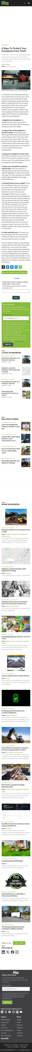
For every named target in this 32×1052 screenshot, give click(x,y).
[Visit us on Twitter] (8, 952)
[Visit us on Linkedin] (3, 952)
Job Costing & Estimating (10, 859)
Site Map (23, 1047)
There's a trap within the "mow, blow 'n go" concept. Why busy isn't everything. (15, 866)
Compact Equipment (8, 527)
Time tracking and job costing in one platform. (16, 575)
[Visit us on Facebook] (12, 952)
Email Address (8, 315)
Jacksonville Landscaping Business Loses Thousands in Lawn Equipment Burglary (11, 439)
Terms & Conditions (13, 1047)
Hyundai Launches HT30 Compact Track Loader (16, 531)
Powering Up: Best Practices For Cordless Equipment (13, 712)
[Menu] (28, 3)
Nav (6, 863)
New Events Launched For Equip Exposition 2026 (13, 786)
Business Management (9, 892)
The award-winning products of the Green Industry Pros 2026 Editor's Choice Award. (15, 899)
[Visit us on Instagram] (17, 952)
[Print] (3, 267)
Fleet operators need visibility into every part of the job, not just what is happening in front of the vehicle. (16, 682)
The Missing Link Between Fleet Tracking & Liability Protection (13, 928)
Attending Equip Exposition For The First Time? (10, 393)
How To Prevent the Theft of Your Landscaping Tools (11, 451)
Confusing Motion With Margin (12, 861)
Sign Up (8, 344)
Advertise (15, 1045)
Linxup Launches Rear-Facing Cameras (15, 676)
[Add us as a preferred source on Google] (20, 267)
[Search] (24, 3)
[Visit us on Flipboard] (17, 1012)
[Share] (7, 267)
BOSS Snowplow (10, 66)
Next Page (19, 943)
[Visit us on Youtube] (21, 1012)
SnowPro (5, 45)
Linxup (7, 678)
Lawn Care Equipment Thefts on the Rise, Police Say (11, 426)
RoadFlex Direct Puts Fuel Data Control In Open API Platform (15, 825)
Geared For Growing (11, 606)
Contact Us (7, 1045)
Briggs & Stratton (11, 715)
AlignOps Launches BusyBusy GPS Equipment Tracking (11, 369)
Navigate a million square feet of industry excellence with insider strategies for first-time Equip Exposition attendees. (15, 647)
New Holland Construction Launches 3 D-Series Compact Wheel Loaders (15, 749)
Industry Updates (7, 634)
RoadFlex (8, 828)
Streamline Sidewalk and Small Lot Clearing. (11, 359)
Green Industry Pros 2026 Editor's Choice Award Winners (13, 895)
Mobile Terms (7, 341)
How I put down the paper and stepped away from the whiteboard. (16, 609)
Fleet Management (8, 566)
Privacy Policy (19, 341)
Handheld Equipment (8, 708)
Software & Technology (10, 599)
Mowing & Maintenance (9, 422)
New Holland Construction (14, 752)
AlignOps (8, 573)
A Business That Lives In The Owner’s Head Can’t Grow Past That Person (14, 603)
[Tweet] (16, 267)
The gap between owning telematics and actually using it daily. (14, 934)
